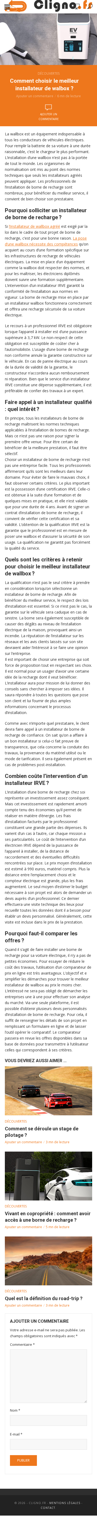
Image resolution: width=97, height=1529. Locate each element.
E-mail (16, 1434)
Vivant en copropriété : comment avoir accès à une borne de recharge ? (48, 1217)
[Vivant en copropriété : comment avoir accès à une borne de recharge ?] (48, 1176)
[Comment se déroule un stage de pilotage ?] (48, 1090)
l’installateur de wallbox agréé (34, 226)
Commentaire (22, 1344)
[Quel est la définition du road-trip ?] (48, 1260)
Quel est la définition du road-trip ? (43, 1298)
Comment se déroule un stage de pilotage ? (41, 1132)
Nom (15, 1410)
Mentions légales (64, 1503)
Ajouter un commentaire (34, 96)
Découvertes (49, 73)
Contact (48, 1508)
